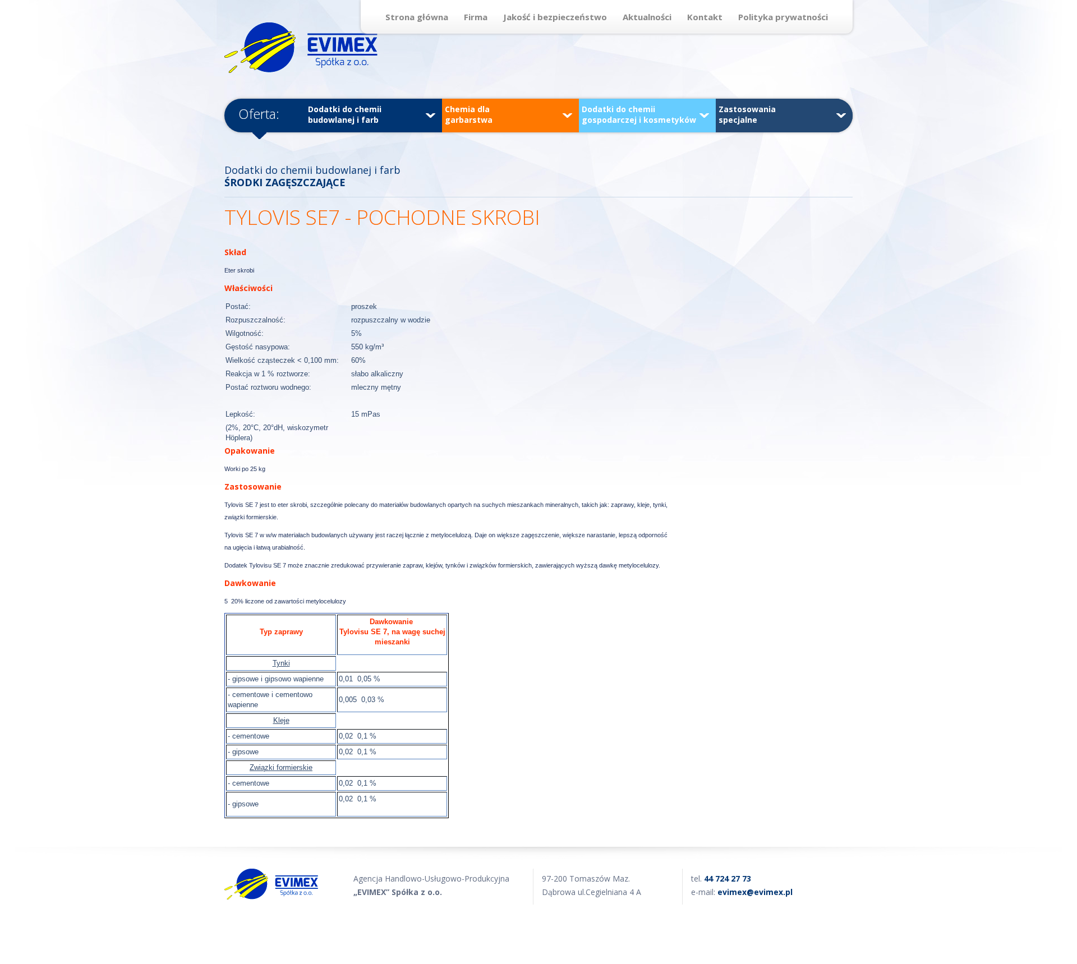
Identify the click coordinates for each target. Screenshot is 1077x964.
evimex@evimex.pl (755, 892)
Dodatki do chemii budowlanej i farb (344, 114)
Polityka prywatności (783, 16)
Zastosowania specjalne (747, 114)
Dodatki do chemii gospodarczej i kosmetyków (639, 114)
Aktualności (647, 16)
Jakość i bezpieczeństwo (555, 16)
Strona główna (416, 16)
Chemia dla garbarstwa (469, 114)
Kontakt (704, 16)
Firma (475, 16)
